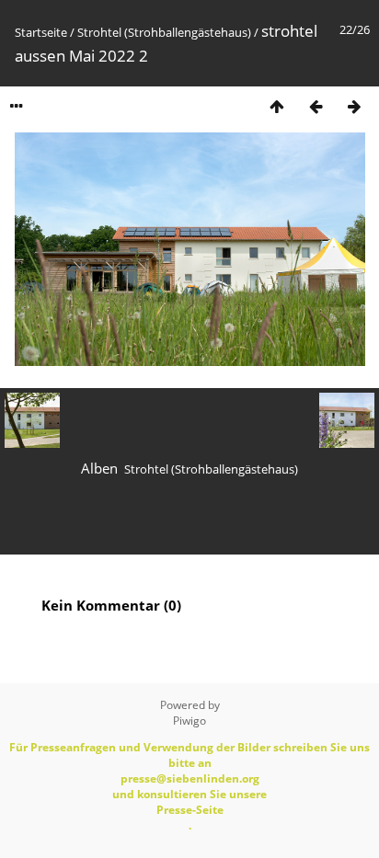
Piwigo (189, 720)
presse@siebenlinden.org (190, 778)
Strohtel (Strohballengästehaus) (164, 32)
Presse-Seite (190, 810)
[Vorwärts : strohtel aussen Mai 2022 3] (354, 106)
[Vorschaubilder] (277, 106)
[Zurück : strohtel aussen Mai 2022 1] (315, 106)
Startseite (41, 32)
